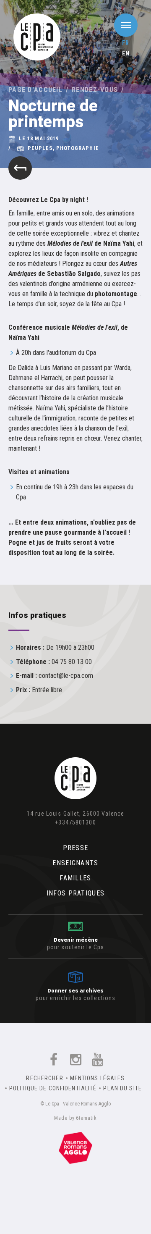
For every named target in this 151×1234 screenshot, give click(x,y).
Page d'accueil (35, 90)
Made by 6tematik (75, 1118)
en (126, 53)
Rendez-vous (95, 90)
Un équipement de (75, 1146)
